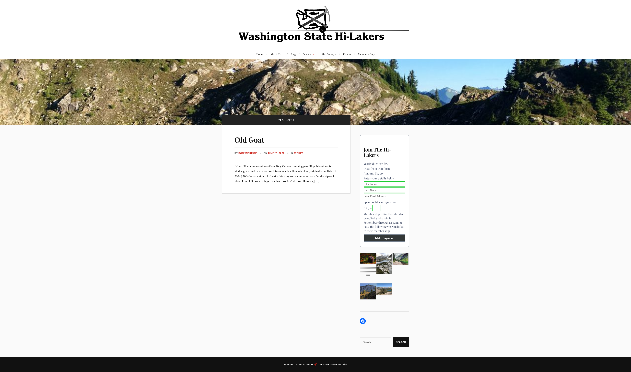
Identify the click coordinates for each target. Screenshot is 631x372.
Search (401, 342)
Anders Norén (338, 364)
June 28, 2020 (276, 153)
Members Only (366, 54)
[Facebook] (363, 321)
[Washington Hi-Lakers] (315, 24)
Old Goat (249, 139)
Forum (347, 54)
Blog (293, 54)
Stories (299, 153)
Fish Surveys (329, 54)
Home (259, 54)
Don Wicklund (248, 153)
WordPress (306, 364)
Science (307, 54)
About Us (275, 54)
